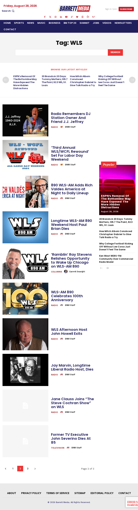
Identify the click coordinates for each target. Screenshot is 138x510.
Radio (54, 127)
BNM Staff (70, 198)
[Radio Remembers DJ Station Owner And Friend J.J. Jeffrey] (25, 120)
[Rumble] (88, 17)
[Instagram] (55, 17)
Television (57, 448)
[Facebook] (45, 17)
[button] (8, 10)
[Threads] (82, 17)
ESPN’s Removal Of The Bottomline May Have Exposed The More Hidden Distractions (25, 82)
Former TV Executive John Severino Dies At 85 (71, 438)
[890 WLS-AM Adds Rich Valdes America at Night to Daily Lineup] (25, 192)
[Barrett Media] (74, 8)
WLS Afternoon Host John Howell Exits (69, 331)
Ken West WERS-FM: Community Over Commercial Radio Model (116, 258)
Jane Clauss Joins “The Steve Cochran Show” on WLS (72, 402)
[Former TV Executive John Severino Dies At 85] (25, 441)
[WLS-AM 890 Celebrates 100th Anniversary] (25, 299)
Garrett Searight (77, 271)
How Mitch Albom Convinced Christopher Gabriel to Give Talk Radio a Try (83, 81)
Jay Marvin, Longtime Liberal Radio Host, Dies (72, 367)
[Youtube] (66, 17)
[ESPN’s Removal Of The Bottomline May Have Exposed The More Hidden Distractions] (117, 190)
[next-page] (132, 80)
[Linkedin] (61, 17)
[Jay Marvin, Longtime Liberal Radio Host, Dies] (25, 370)
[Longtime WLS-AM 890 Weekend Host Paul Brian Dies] (25, 227)
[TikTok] (72, 17)
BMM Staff (70, 127)
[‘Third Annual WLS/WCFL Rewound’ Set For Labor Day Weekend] (25, 156)
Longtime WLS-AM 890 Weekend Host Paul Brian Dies (71, 224)
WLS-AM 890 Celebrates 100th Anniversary (67, 296)
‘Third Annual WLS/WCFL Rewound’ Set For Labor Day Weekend (70, 153)
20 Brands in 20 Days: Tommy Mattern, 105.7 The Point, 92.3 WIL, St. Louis (55, 81)
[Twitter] (50, 17)
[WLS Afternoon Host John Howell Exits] (25, 334)
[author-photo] (62, 127)
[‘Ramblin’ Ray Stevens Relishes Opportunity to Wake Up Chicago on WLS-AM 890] (25, 263)
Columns (56, 271)
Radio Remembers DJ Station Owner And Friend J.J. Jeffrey (71, 117)
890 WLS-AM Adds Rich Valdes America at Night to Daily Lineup (72, 189)
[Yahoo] (93, 17)
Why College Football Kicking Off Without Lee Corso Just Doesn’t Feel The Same (111, 81)
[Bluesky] (77, 17)
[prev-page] (6, 80)
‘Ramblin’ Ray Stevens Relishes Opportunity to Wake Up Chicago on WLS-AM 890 (71, 260)
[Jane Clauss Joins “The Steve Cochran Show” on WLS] (25, 406)
